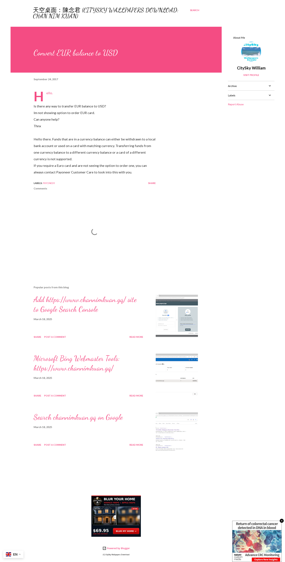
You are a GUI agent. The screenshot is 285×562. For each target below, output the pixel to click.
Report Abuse (236, 104)
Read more (136, 336)
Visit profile (251, 75)
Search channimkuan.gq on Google (78, 417)
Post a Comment (55, 336)
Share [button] (152, 183)
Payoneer (49, 183)
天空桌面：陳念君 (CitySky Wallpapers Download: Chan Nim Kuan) (105, 13)
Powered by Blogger (118, 548)
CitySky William (251, 68)
